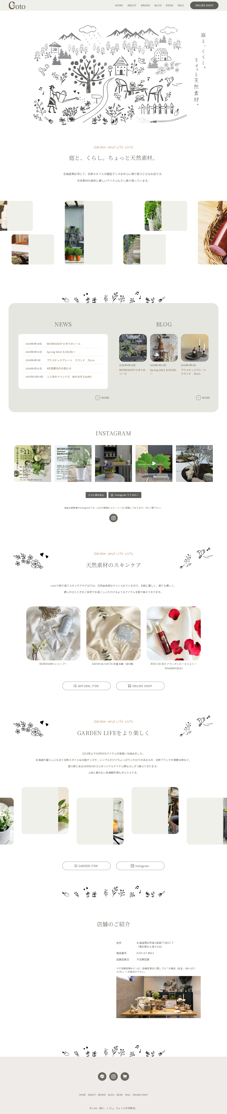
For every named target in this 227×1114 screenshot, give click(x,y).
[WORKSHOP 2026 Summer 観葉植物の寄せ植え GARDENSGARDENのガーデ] (73, 463)
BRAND (102, 1094)
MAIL (127, 1094)
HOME (82, 1094)
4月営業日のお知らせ (59, 368)
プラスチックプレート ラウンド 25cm (71, 360)
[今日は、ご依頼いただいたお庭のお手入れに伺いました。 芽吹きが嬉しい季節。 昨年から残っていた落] (194, 463)
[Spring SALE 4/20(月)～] (164, 348)
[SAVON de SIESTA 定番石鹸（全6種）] (113, 634)
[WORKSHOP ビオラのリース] (133, 348)
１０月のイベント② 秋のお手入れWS (69, 376)
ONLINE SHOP (140, 1094)
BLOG (111, 1094)
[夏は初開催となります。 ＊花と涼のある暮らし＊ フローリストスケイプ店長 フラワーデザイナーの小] (32, 463)
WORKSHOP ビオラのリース (64, 344)
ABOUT (92, 1094)
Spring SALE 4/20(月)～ (61, 352)
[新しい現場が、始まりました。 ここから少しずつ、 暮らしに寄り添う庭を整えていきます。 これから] (153, 463)
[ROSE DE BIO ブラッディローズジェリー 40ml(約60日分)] (174, 634)
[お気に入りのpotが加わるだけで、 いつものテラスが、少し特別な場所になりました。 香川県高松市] (113, 463)
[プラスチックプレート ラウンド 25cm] (195, 348)
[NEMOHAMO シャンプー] (53, 634)
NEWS (120, 1094)
